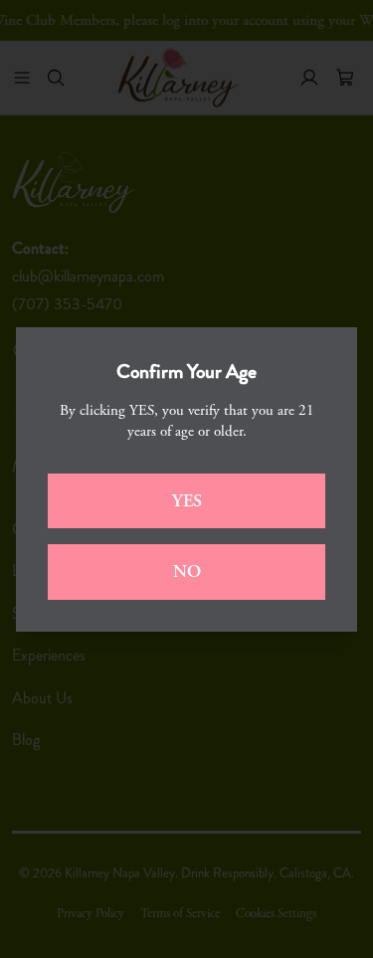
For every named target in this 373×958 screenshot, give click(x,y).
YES (187, 500)
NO (187, 571)
